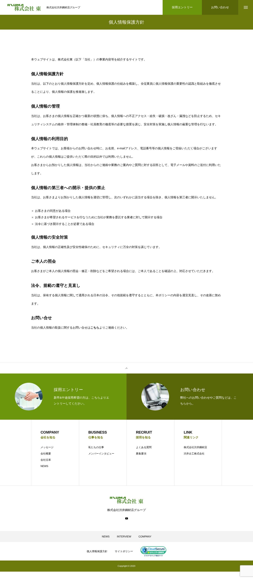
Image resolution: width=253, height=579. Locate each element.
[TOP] (126, 368)
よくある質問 (144, 447)
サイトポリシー (124, 551)
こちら (94, 327)
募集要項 (141, 453)
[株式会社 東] (24, 7)
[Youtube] (126, 518)
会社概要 (46, 453)
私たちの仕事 (96, 447)
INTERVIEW (124, 536)
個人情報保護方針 (97, 551)
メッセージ (47, 447)
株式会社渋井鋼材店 (195, 447)
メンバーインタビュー (101, 453)
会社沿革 (46, 460)
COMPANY (145, 536)
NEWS (44, 466)
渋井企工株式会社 (194, 453)
